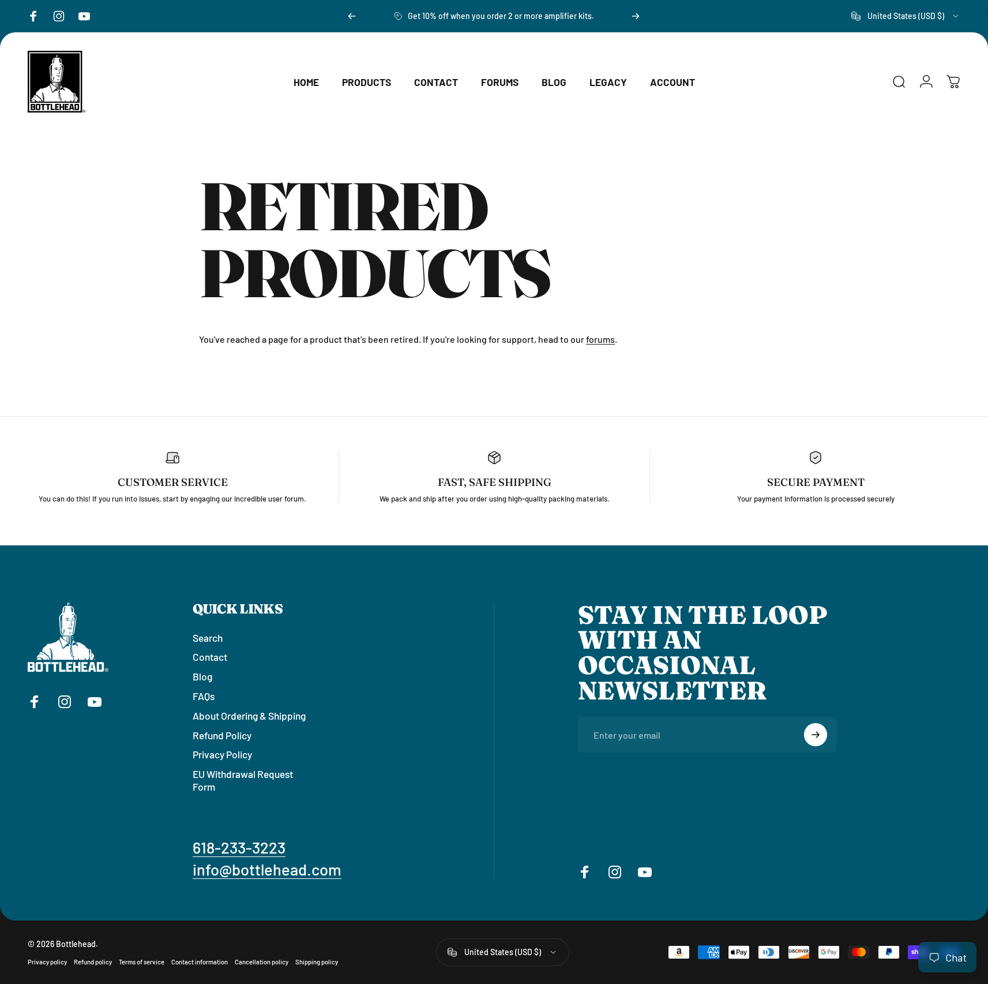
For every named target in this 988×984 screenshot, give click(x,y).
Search (208, 637)
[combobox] (905, 16)
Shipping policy (316, 962)
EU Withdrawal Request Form (243, 780)
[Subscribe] (815, 734)
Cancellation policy (261, 962)
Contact (210, 657)
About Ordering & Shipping (249, 715)
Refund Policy (222, 735)
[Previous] (352, 16)
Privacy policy (47, 962)
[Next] (635, 16)
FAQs (204, 696)
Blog (202, 676)
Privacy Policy (222, 755)
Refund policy (93, 962)
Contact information (199, 962)
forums (600, 339)
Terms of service (141, 962)
